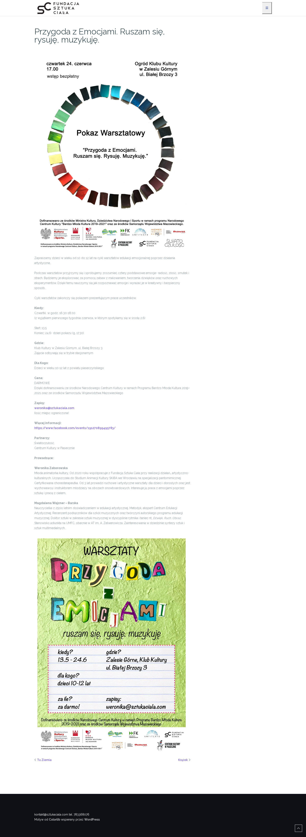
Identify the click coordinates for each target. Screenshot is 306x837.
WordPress (92, 819)
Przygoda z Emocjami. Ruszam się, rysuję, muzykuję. (99, 35)
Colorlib (54, 819)
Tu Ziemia (44, 760)
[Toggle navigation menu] (267, 8)
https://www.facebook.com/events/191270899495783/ (75, 428)
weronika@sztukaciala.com (54, 408)
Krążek (183, 760)
